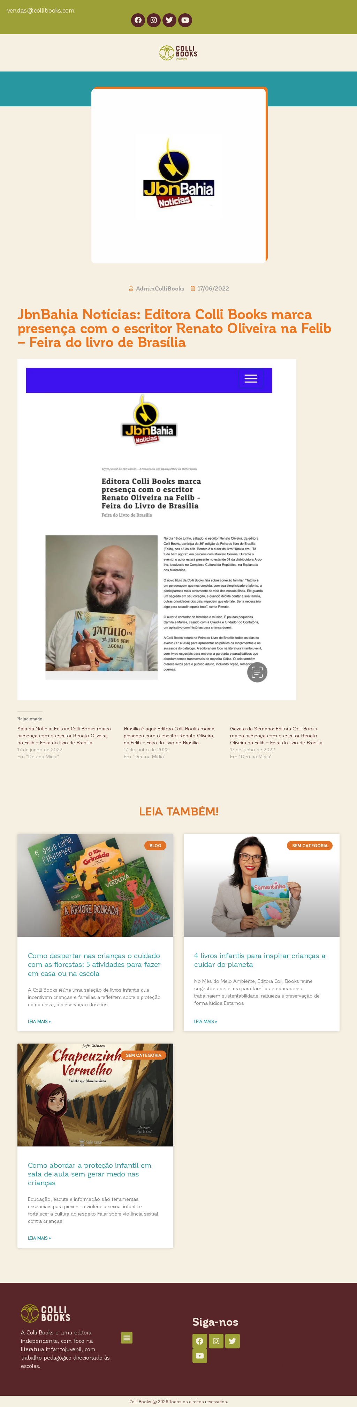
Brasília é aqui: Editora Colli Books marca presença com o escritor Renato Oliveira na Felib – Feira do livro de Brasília (169, 735)
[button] (126, 1338)
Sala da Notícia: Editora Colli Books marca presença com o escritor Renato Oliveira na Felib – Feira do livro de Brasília (64, 735)
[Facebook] (138, 20)
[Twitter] (169, 20)
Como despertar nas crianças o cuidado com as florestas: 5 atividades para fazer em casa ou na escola (94, 964)
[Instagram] (154, 20)
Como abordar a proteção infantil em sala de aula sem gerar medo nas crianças (90, 1173)
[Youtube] (185, 20)
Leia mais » (39, 1021)
